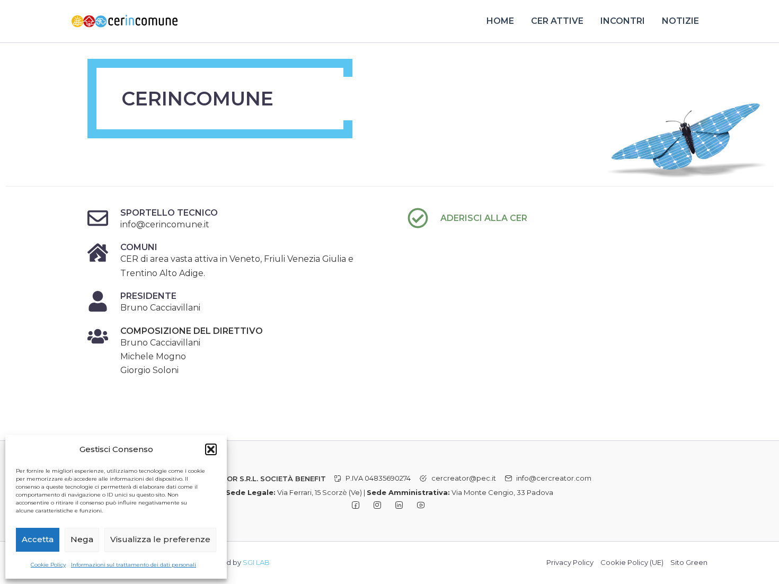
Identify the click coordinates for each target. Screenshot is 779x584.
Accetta (38, 539)
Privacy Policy (570, 562)
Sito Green (688, 562)
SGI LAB (256, 562)
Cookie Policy (48, 564)
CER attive (557, 21)
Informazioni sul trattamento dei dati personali (133, 564)
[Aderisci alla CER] (418, 218)
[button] (211, 449)
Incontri (622, 21)
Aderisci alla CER (483, 218)
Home (500, 21)
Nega (81, 539)
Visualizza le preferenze (160, 539)
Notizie (680, 21)
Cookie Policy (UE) (631, 562)
